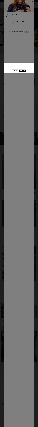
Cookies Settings (15, 70)
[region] (19, 68)
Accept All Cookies (22, 70)
